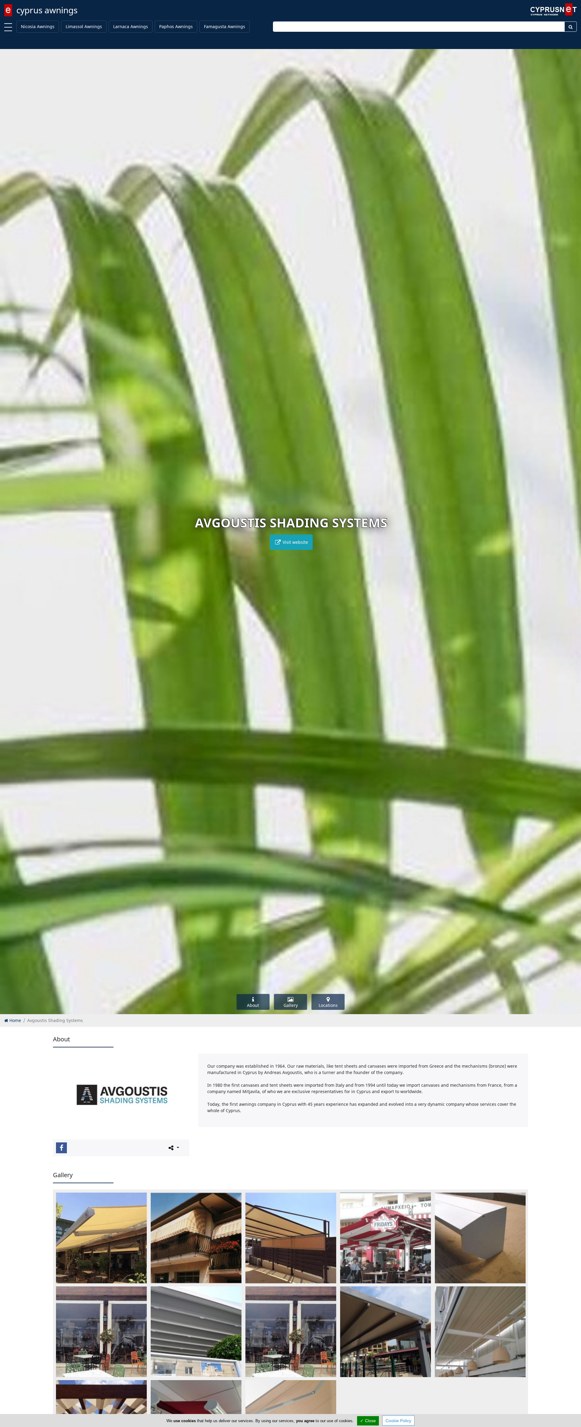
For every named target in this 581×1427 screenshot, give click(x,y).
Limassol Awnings (84, 26)
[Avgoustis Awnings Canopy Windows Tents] (196, 1238)
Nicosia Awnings (37, 26)
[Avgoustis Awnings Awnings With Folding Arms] (101, 1238)
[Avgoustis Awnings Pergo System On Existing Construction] (480, 1331)
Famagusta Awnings (224, 26)
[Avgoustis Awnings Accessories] (480, 1238)
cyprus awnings (46, 10)
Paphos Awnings (176, 26)
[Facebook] (61, 1147)
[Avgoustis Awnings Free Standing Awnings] (385, 1238)
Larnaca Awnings (130, 26)
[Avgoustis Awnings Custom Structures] (290, 1238)
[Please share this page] (173, 1147)
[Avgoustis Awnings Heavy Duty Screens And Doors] (101, 1331)
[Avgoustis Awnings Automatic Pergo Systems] (385, 1331)
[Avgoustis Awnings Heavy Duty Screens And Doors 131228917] (290, 1331)
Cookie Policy (398, 1420)
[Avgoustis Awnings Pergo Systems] (196, 1331)
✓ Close (368, 1420)
